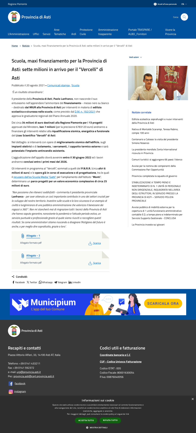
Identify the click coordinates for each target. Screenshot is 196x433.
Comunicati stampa (58, 85)
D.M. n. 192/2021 (85, 112)
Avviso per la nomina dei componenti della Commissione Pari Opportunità (154, 167)
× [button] (192, 399)
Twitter (33, 282)
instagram (20, 391)
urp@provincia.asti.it (29, 372)
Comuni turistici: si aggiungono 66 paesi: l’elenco (157, 159)
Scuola (75, 85)
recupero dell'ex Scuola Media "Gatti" (34, 177)
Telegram (62, 282)
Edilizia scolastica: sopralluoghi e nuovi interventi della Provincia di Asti (157, 121)
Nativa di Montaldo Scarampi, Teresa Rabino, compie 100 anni (155, 131)
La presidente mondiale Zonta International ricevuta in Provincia (154, 151)
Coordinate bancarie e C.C (115, 355)
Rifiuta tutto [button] (110, 420)
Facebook (20, 282)
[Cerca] (184, 17)
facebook (20, 383)
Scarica (97, 243)
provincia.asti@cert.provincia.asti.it (33, 376)
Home (15, 46)
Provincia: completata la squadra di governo (154, 176)
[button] (97, 427)
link (127, 414)
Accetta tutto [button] (86, 420)
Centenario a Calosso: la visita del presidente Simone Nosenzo (155, 141)
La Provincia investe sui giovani (148, 224)
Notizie (26, 46)
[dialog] (98, 414)
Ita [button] (182, 4)
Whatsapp (47, 282)
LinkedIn (76, 282)
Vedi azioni (134, 57)
